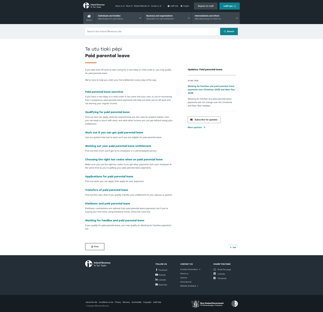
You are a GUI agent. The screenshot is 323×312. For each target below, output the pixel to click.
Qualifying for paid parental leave (107, 112)
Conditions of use (106, 302)
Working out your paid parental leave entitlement (118, 145)
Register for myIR (205, 6)
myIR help (157, 302)
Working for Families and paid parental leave (114, 220)
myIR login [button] (228, 6)
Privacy (118, 302)
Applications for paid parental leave (109, 176)
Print (96, 246)
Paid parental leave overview (104, 91)
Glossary (126, 302)
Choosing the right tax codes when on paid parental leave (124, 159)
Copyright (147, 302)
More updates (195, 127)
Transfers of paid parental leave (106, 189)
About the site (91, 302)
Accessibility (136, 302)
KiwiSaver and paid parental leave (107, 203)
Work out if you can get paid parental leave (114, 132)
